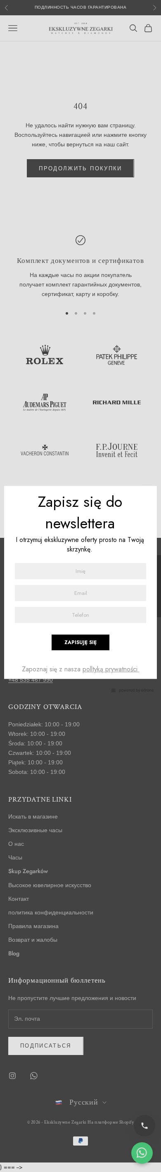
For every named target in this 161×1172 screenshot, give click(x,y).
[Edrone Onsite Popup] (80, 586)
